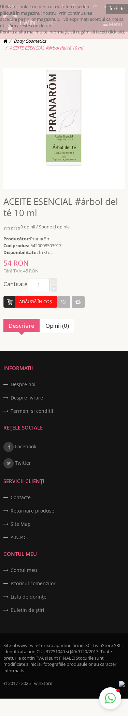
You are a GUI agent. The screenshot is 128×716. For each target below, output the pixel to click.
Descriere (21, 325)
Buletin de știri (27, 610)
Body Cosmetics (30, 41)
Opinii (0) (57, 325)
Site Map (21, 524)
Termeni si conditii (32, 411)
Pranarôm (40, 239)
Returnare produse (32, 510)
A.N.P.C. (19, 537)
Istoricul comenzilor (33, 583)
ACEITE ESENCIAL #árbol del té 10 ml (46, 48)
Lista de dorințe (28, 596)
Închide (117, 8)
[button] (110, 698)
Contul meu (24, 570)
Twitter (22, 463)
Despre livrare (27, 397)
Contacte (21, 497)
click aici (116, 32)
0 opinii (27, 227)
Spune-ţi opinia (54, 227)
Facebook (25, 446)
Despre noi (23, 384)
